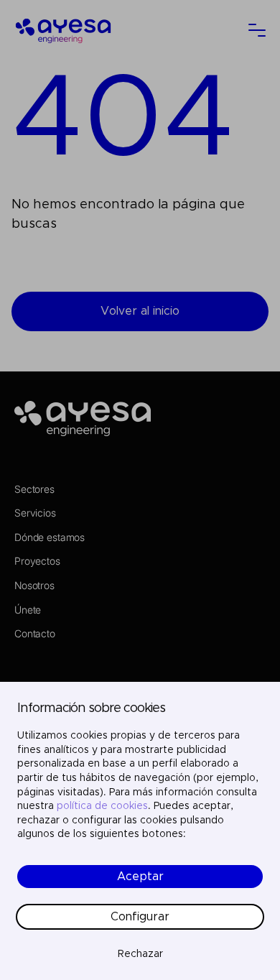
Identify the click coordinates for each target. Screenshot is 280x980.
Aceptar (140, 876)
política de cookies (102, 806)
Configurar (140, 917)
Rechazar (140, 954)
